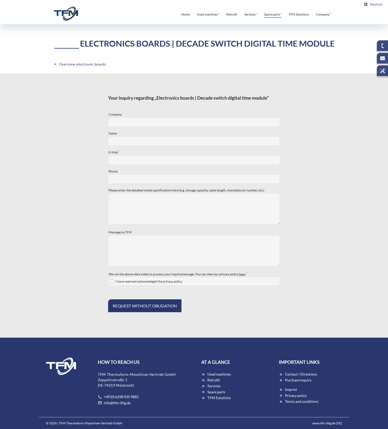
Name (113, 133)
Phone (113, 171)
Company (115, 114)
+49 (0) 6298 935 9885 (121, 397)
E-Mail (114, 152)
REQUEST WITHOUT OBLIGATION (145, 305)
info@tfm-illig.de (117, 403)
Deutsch (376, 4)
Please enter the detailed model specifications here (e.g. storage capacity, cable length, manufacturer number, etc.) (186, 190)
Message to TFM (120, 232)
